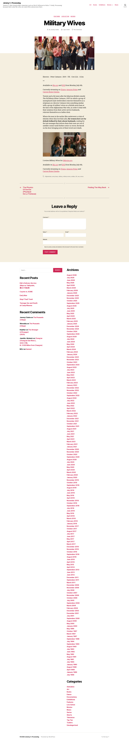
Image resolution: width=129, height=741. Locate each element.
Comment (46, 217)
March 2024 (71, 349)
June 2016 (71, 559)
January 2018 (72, 524)
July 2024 (70, 339)
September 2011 (73, 580)
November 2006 (73, 595)
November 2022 (73, 390)
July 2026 (70, 278)
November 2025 (73, 298)
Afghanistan (48, 176)
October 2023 (72, 362)
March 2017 (71, 544)
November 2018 (73, 501)
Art (90, 5)
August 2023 (72, 367)
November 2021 (73, 421)
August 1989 (72, 667)
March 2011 (71, 582)
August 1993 (71, 647)
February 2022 (72, 413)
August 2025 (72, 306)
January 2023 (72, 385)
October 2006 (72, 598)
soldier (73, 176)
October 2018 (72, 503)
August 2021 (71, 429)
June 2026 (71, 280)
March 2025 (71, 319)
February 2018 (72, 521)
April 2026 (71, 285)
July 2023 (70, 370)
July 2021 (70, 431)
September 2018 (73, 506)
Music (116, 5)
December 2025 (73, 296)
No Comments (78, 29)
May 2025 (70, 313)
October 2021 (72, 424)
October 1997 (72, 631)
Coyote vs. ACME (26, 292)
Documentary (72, 697)
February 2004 (72, 608)
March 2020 (71, 472)
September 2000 (73, 618)
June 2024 (71, 342)
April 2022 (71, 408)
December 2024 (73, 326)
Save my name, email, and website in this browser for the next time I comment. (64, 247)
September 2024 (73, 334)
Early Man (23, 295)
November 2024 (73, 329)
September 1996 (73, 639)
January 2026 (72, 293)
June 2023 (71, 372)
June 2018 (71, 511)
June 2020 (71, 465)
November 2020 (73, 452)
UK (76, 176)
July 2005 (70, 600)
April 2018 (71, 516)
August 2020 (72, 460)
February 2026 (72, 290)
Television (70, 717)
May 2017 (70, 539)
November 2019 (73, 480)
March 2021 (71, 442)
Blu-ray (55, 85)
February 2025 (72, 321)
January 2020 (72, 477)
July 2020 (70, 462)
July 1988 (70, 675)
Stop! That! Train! (26, 299)
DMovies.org (67, 161)
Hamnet (29, 349)
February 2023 (72, 383)
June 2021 (71, 434)
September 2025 (73, 303)
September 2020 (73, 457)
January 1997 (72, 636)
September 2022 (73, 395)
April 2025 (71, 316)
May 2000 (70, 623)
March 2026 (71, 288)
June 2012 (71, 575)
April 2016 (71, 562)
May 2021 (70, 436)
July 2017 (70, 534)
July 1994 (70, 641)
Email (67, 232)
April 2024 (71, 347)
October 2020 (72, 454)
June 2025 (71, 311)
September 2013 (73, 570)
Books (95, 5)
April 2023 (71, 378)
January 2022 (72, 416)
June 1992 (71, 652)
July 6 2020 (66, 29)
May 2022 (70, 406)
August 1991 (71, 657)
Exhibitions (102, 5)
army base (55, 176)
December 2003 (73, 611)
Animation (70, 687)
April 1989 (71, 670)
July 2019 (70, 490)
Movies (109, 5)
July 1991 (70, 659)
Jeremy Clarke (55, 29)
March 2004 (71, 606)
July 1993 (70, 649)
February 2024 (72, 352)
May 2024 (70, 344)
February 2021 (72, 444)
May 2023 (70, 375)
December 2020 (73, 449)
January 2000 (72, 626)
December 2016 (73, 547)
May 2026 (70, 283)
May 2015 (70, 565)
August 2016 (71, 557)
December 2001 (73, 613)
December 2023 (73, 357)
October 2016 (72, 552)
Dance (69, 694)
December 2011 (73, 577)
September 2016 (73, 554)
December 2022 (73, 388)
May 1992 (70, 654)
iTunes (63, 90)
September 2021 (73, 426)
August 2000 (72, 621)
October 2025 (72, 301)
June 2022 (71, 403)
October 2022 (72, 393)
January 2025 (72, 324)
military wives (67, 176)
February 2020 (72, 475)
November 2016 (73, 549)
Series (69, 712)
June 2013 (71, 572)
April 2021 (70, 439)
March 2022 (71, 411)
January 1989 (72, 672)
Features (57, 16)
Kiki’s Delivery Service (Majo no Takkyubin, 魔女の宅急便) (28, 285)
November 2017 (73, 526)
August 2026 (72, 275)
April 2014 (71, 567)
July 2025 (70, 308)
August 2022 (72, 398)
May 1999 (70, 629)
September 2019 (73, 485)
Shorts (69, 715)
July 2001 (70, 616)
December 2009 (73, 585)
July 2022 (70, 401)
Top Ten (70, 720)
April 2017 (70, 541)
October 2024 (72, 331)
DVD (63, 85)
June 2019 (71, 493)
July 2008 (70, 590)
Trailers (70, 723)
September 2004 (73, 603)
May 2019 (70, 495)
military (60, 176)
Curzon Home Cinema (51, 92)
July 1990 (70, 662)
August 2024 (72, 337)
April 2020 (71, 470)
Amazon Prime (72, 90)
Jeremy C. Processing (12, 3)
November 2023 (73, 360)
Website (45, 239)
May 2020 (70, 467)
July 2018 (70, 508)
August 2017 (71, 531)
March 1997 (71, 634)
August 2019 (71, 488)
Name (45, 232)
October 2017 (72, 529)
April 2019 (71, 498)
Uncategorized (72, 725)
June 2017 (71, 536)
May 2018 (70, 513)
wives (81, 176)
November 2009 (73, 588)
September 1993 (73, 644)
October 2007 (72, 593)
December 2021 (73, 419)
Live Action (65, 16)
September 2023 (73, 365)
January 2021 (72, 447)
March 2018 (71, 518)
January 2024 (72, 354)
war (79, 176)
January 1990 (72, 664)
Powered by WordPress (48, 737)
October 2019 (72, 483)
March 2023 (71, 380)
